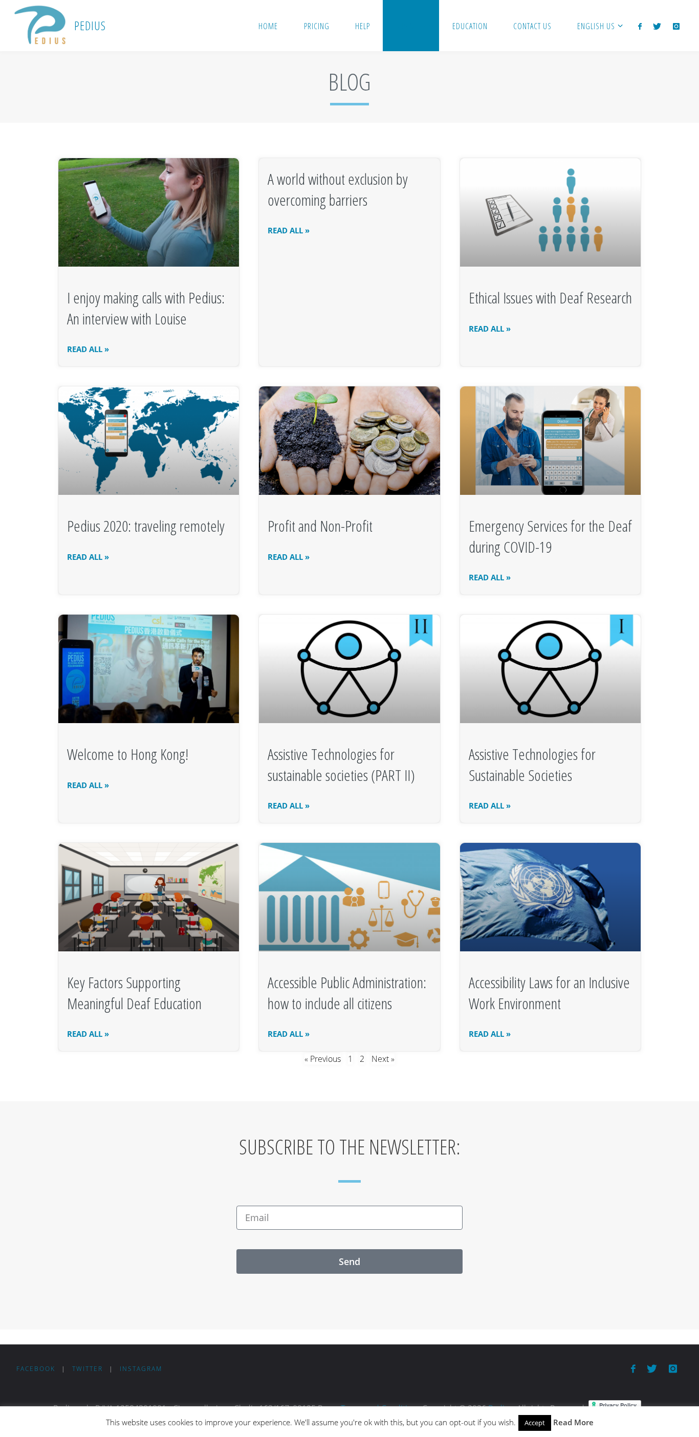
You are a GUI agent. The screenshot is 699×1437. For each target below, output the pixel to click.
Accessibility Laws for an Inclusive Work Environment (549, 993)
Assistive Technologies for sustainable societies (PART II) (341, 765)
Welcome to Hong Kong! (127, 754)
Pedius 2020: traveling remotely (146, 525)
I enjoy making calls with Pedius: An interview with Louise (146, 308)
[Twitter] (657, 26)
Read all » (88, 349)
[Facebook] (639, 26)
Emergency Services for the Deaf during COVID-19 (550, 536)
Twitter (87, 1368)
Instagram (141, 1368)
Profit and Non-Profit (320, 525)
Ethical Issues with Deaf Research (550, 297)
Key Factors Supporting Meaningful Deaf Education (134, 993)
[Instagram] (676, 26)
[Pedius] (39, 25)
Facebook (35, 1368)
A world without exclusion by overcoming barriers (338, 189)
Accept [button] (535, 1422)
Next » (383, 1058)
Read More (573, 1422)
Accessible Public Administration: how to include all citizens (347, 993)
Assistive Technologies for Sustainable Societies (532, 765)
